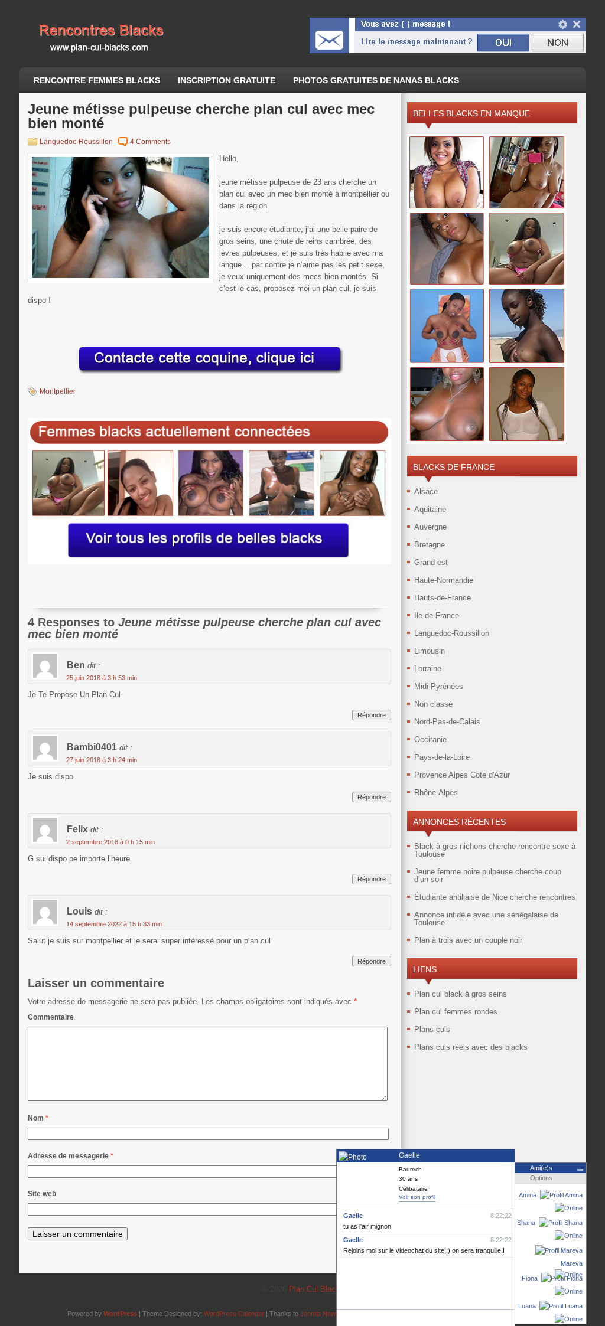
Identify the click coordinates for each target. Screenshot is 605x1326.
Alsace (426, 491)
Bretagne (429, 544)
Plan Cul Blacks (316, 1289)
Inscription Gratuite (226, 80)
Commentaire (51, 1017)
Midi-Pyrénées (438, 686)
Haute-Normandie (443, 580)
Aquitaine (430, 509)
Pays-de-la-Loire (442, 757)
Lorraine (427, 668)
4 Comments (150, 142)
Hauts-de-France (442, 597)
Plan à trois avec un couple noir (468, 940)
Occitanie (430, 739)
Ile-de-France (436, 615)
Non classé (433, 704)
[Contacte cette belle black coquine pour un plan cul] (209, 374)
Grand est (431, 562)
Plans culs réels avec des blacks (471, 1047)
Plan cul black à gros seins (460, 993)
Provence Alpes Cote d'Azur (462, 774)
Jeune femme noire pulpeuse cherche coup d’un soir (487, 875)
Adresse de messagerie (70, 1156)
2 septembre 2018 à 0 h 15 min (110, 841)
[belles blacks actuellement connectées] (209, 561)
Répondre (371, 714)
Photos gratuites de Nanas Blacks (376, 80)
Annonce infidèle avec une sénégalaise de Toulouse (486, 918)
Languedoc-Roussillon (76, 142)
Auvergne (430, 526)
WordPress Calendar (234, 1313)
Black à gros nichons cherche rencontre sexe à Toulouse (494, 850)
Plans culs (432, 1029)
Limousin (429, 650)
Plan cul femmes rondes (455, 1011)
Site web (42, 1194)
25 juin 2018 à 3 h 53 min (101, 677)
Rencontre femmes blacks (97, 80)
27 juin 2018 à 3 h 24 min (101, 759)
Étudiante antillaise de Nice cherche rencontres (494, 897)
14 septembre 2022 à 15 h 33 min (114, 923)
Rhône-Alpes (436, 792)
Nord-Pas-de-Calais (447, 721)
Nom (38, 1118)
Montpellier (58, 391)
